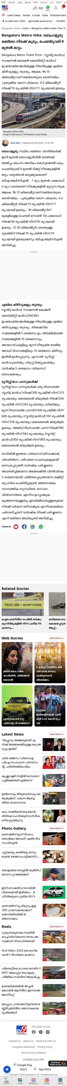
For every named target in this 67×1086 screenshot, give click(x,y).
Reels (6, 926)
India (45, 15)
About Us (28, 1041)
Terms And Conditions (33, 1052)
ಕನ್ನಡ (20, 2)
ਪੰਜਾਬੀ (58, 2)
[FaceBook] (34, 1032)
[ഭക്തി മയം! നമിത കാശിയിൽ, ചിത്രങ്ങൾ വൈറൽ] (17, 644)
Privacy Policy (45, 1046)
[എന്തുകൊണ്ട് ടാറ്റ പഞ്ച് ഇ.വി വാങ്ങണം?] (17, 687)
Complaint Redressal (23, 1046)
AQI (41, 8)
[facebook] (24, 526)
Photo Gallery (14, 828)
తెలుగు (28, 2)
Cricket (36, 15)
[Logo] (5, 8)
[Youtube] (16, 526)
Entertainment (58, 15)
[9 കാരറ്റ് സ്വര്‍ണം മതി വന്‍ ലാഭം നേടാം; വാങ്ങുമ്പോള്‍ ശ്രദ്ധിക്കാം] (49, 644)
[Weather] (36, 8)
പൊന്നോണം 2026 (15, 20)
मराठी (35, 2)
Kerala (26, 15)
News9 (11, 2)
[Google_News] (32, 526)
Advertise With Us (46, 1041)
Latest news (14, 15)
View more (55, 638)
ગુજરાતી (43, 2)
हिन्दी (4, 2)
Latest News (13, 734)
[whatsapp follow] (41, 526)
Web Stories (12, 638)
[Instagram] (48, 1032)
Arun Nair (15, 143)
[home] (3, 15)
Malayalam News (11, 28)
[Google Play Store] (23, 1067)
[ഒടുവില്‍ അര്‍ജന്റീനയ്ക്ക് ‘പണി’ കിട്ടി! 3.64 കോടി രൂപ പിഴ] (49, 687)
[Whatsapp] (47, 8)
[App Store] (43, 1070)
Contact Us (15, 1041)
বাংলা (52, 2)
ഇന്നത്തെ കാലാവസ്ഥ (40, 20)
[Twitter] (41, 1032)
